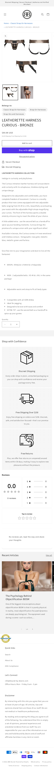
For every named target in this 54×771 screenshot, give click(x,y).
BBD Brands (11, 762)
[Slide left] (21, 629)
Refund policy (35, 762)
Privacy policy (46, 762)
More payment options (27, 156)
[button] (5, 14)
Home (6, 23)
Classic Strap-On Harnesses (22, 23)
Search (8, 654)
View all (49, 555)
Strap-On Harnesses (38, 110)
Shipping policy (26, 765)
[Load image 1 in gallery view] (10, 92)
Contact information (41, 765)
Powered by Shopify (22, 762)
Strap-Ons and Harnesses (14, 114)
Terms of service (14, 765)
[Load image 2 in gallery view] (27, 92)
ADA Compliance (11, 666)
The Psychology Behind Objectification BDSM (19, 597)
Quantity (5, 319)
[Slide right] (32, 629)
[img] (11, 492)
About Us (9, 660)
